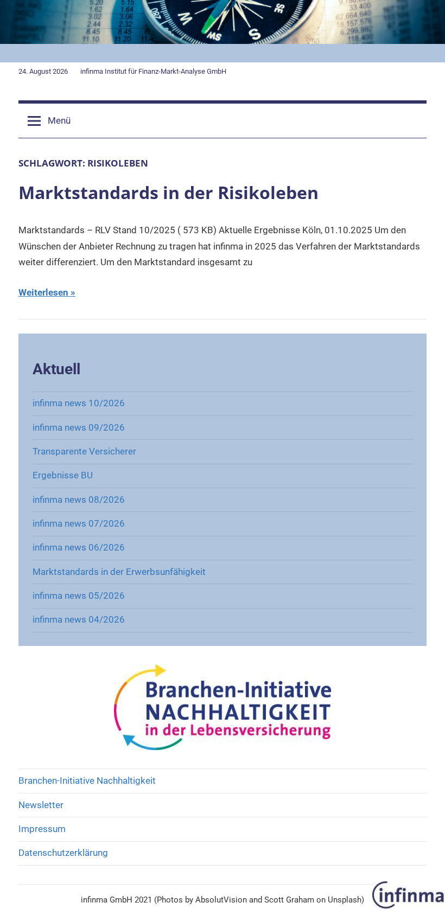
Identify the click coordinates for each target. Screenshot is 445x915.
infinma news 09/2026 (79, 427)
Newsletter (40, 804)
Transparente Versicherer (84, 451)
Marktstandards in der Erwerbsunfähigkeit (119, 571)
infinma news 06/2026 (79, 547)
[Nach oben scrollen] (424, 894)
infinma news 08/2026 (79, 499)
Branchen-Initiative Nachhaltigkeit (87, 780)
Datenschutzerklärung (63, 852)
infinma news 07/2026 (79, 523)
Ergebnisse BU (63, 475)
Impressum (42, 828)
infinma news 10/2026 (79, 403)
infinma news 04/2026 (79, 619)
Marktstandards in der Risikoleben (168, 192)
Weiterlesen (43, 292)
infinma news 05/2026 (79, 595)
